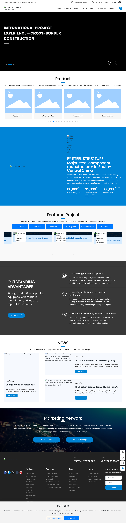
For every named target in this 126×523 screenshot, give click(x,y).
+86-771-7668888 (101, 2)
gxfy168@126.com (80, 2)
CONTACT (14, 315)
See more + (11, 395)
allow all (71, 518)
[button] (6, 64)
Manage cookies (54, 518)
